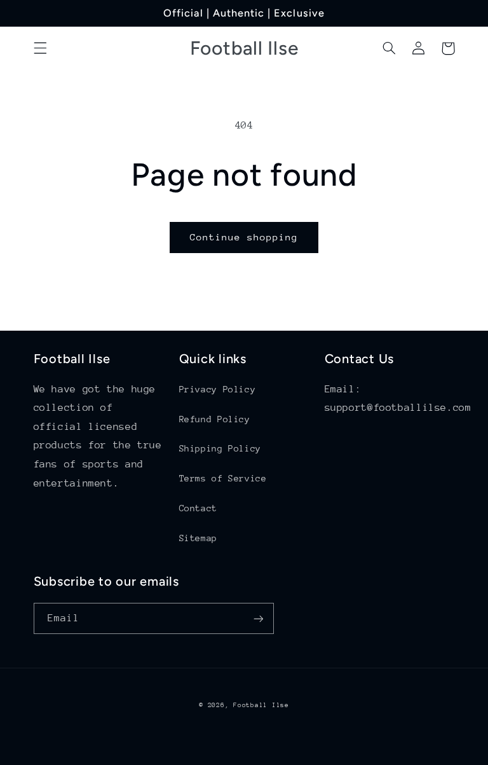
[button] (40, 48)
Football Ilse (261, 705)
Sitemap (198, 538)
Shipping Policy (220, 448)
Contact (198, 508)
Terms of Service (223, 478)
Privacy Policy (217, 389)
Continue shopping (244, 236)
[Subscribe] (258, 618)
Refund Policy (214, 419)
